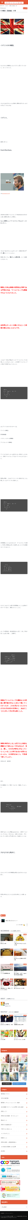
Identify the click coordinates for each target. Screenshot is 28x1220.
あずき (7, 1003)
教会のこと (4, 1120)
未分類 (3, 915)
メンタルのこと (5, 1133)
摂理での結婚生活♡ (6, 1124)
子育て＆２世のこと (6, 1129)
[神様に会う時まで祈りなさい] (14, 1076)
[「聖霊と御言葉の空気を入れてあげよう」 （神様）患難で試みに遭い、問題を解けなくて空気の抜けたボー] (23, 1058)
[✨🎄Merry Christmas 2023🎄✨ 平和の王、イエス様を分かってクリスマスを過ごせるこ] (5, 1067)
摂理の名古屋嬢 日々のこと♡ (9, 1116)
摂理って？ (4, 1111)
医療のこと (4, 1138)
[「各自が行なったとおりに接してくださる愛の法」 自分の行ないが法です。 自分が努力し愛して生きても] (14, 1067)
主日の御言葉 (4, 1098)
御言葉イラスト (5, 1093)
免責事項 (2, 1213)
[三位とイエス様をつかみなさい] (5, 1076)
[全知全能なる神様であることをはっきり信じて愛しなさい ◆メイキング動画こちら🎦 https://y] (23, 1076)
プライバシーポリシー (9, 1213)
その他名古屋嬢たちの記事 (8, 1146)
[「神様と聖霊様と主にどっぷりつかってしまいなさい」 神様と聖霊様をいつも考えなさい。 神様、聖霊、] (14, 1058)
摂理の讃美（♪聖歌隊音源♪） (9, 1142)
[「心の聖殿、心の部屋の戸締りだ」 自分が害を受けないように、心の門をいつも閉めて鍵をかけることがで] (5, 1058)
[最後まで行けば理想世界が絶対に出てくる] (23, 1067)
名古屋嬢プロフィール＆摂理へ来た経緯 (12, 1107)
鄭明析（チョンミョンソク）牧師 (10, 1102)
